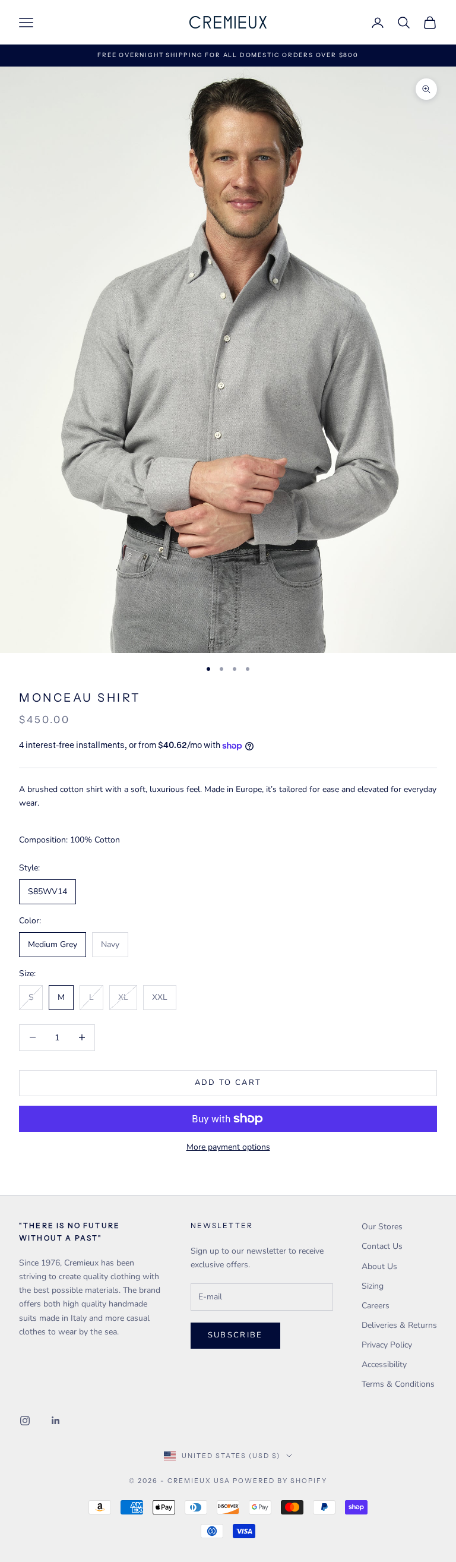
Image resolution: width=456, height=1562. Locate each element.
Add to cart (228, 1082)
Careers (376, 1305)
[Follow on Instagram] (25, 1421)
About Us (379, 1266)
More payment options (228, 1147)
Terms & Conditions (398, 1384)
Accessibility (384, 1364)
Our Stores (382, 1226)
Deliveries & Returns (399, 1325)
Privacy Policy (387, 1344)
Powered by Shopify (280, 1480)
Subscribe (235, 1335)
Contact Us (382, 1246)
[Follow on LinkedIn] (56, 1421)
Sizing (373, 1286)
